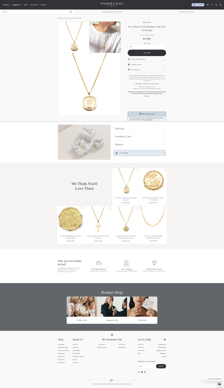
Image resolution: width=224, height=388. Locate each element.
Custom (43, 5)
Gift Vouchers (61, 362)
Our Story (75, 344)
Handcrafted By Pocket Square (124, 384)
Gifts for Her (61, 356)
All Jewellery (61, 344)
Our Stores (75, 362)
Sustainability (76, 350)
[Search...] (71, 12)
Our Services (141, 350)
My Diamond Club (101, 347)
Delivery (119, 128)
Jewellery (6, 5)
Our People (76, 347)
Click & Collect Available (186, 12)
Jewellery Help (162, 347)
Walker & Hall (147, 22)
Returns (119, 144)
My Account (102, 344)
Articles (164, 356)
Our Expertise (76, 353)
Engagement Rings (63, 347)
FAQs (139, 353)
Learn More (149, 120)
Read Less (147, 96)
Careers (75, 359)
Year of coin (146, 43)
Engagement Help (161, 350)
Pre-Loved (34, 5)
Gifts (25, 5)
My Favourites (122, 347)
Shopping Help (162, 344)
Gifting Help (163, 353)
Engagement (16, 5)
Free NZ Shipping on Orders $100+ (112, 12)
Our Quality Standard (78, 356)
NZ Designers (61, 353)
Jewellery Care (123, 136)
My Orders (122, 344)
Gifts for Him (61, 359)
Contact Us (141, 344)
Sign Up (161, 366)
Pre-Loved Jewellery (63, 350)
